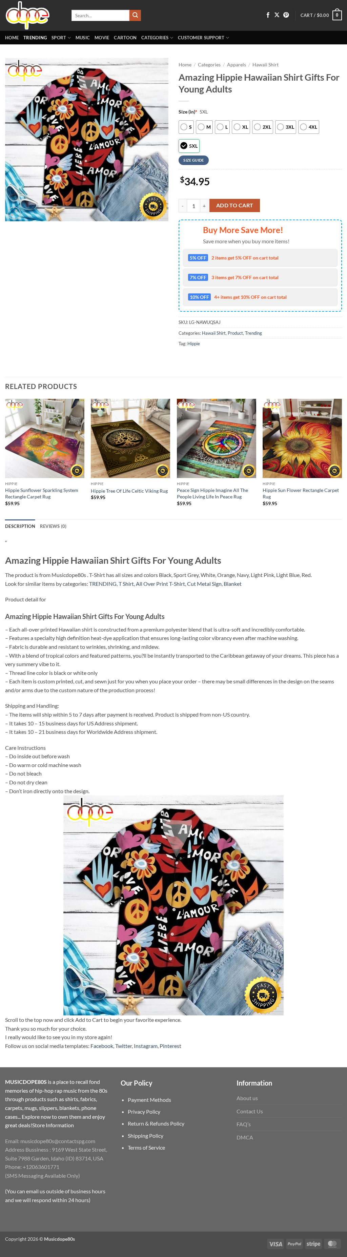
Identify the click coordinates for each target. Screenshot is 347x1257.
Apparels (236, 64)
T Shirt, (127, 583)
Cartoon (125, 37)
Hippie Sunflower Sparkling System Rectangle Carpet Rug (41, 493)
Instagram (146, 1046)
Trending (35, 37)
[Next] (341, 458)
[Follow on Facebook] (268, 15)
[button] (321, 15)
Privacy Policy (144, 1111)
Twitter (123, 1046)
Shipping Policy (145, 1135)
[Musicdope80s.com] (33, 15)
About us (247, 1098)
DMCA (245, 1137)
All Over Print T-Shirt (160, 583)
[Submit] (135, 15)
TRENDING (103, 583)
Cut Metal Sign (204, 583)
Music (83, 37)
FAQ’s (244, 1124)
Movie (102, 37)
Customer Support (201, 37)
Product (235, 333)
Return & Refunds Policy (156, 1123)
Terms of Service (146, 1147)
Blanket (233, 583)
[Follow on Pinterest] (286, 15)
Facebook (101, 1046)
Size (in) (188, 112)
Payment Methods (149, 1099)
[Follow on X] (277, 15)
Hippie (193, 343)
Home (12, 37)
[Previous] (5, 458)
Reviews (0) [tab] (53, 526)
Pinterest (170, 1046)
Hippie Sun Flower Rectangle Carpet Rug (301, 493)
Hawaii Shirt (265, 64)
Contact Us (250, 1111)
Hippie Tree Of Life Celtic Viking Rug (129, 491)
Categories (155, 37)
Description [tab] (20, 526)
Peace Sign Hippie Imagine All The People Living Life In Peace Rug (212, 493)
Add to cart (234, 205)
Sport (59, 37)
